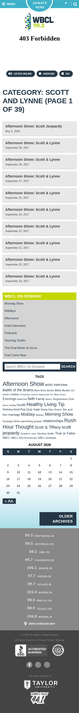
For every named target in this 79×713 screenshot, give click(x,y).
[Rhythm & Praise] (39, 698)
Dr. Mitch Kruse (58, 394)
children (14, 394)
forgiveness (60, 399)
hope (36, 409)
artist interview (56, 384)
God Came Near (15, 355)
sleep (33, 433)
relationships (53, 421)
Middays (10, 310)
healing (12, 405)
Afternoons (11, 318)
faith (31, 399)
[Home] (66, 3)
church (34, 394)
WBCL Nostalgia (47, 437)
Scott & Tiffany (47, 427)
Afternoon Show (23, 383)
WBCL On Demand (22, 296)
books (6, 394)
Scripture (25, 433)
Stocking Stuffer (15, 340)
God (71, 399)
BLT (73, 390)
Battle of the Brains (18, 390)
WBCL (6, 437)
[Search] (75, 4)
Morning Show (13, 303)
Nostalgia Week (11, 421)
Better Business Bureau (31, 650)
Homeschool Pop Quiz (18, 409)
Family (40, 399)
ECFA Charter (58, 650)
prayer (38, 421)
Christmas (25, 394)
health (21, 405)
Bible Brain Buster (44, 390)
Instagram (47, 665)
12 (39, 472)
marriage (14, 414)
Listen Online (22, 73)
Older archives (62, 518)
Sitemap (60, 640)
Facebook (29, 665)
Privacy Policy (46, 640)
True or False (65, 433)
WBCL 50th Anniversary (24, 437)
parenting (27, 421)
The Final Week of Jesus (20, 348)
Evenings (9, 399)
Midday (28, 414)
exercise (22, 399)
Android (48, 73)
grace (5, 405)
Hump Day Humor (51, 409)
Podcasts (10, 333)
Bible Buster (62, 390)
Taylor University (39, 684)
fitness (49, 399)
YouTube (38, 665)
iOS (68, 73)
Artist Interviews (15, 325)
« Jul (9, 501)
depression (44, 394)
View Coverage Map (41, 624)
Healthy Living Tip (45, 404)
